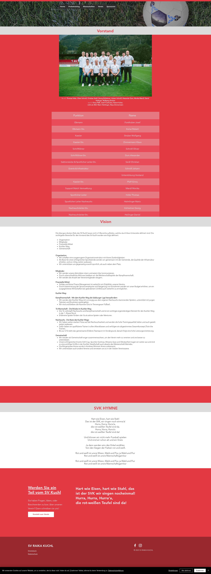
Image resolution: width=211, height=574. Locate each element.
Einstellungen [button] (173, 570)
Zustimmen (200, 570)
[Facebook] (135, 545)
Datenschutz (33, 554)
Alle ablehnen (186, 570)
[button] (88, 7)
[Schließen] (208, 570)
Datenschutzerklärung (116, 570)
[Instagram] (140, 545)
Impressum (32, 551)
